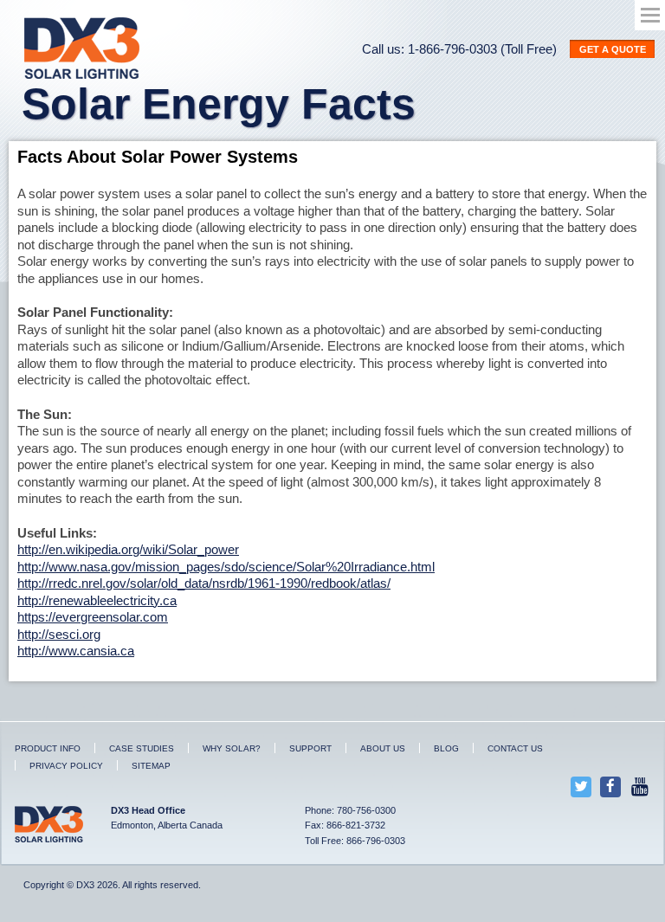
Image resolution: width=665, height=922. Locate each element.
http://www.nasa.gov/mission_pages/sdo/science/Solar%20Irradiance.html (226, 566)
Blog (446, 748)
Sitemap (151, 765)
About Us (382, 748)
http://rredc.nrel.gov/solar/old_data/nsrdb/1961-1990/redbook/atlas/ (204, 583)
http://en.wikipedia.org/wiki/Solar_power (128, 549)
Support (310, 748)
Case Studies (141, 748)
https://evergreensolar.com (92, 616)
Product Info (48, 748)
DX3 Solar (84, 48)
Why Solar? (232, 748)
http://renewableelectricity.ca (97, 600)
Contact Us (515, 748)
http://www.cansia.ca (75, 650)
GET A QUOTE (612, 49)
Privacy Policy (66, 765)
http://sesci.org (58, 634)
